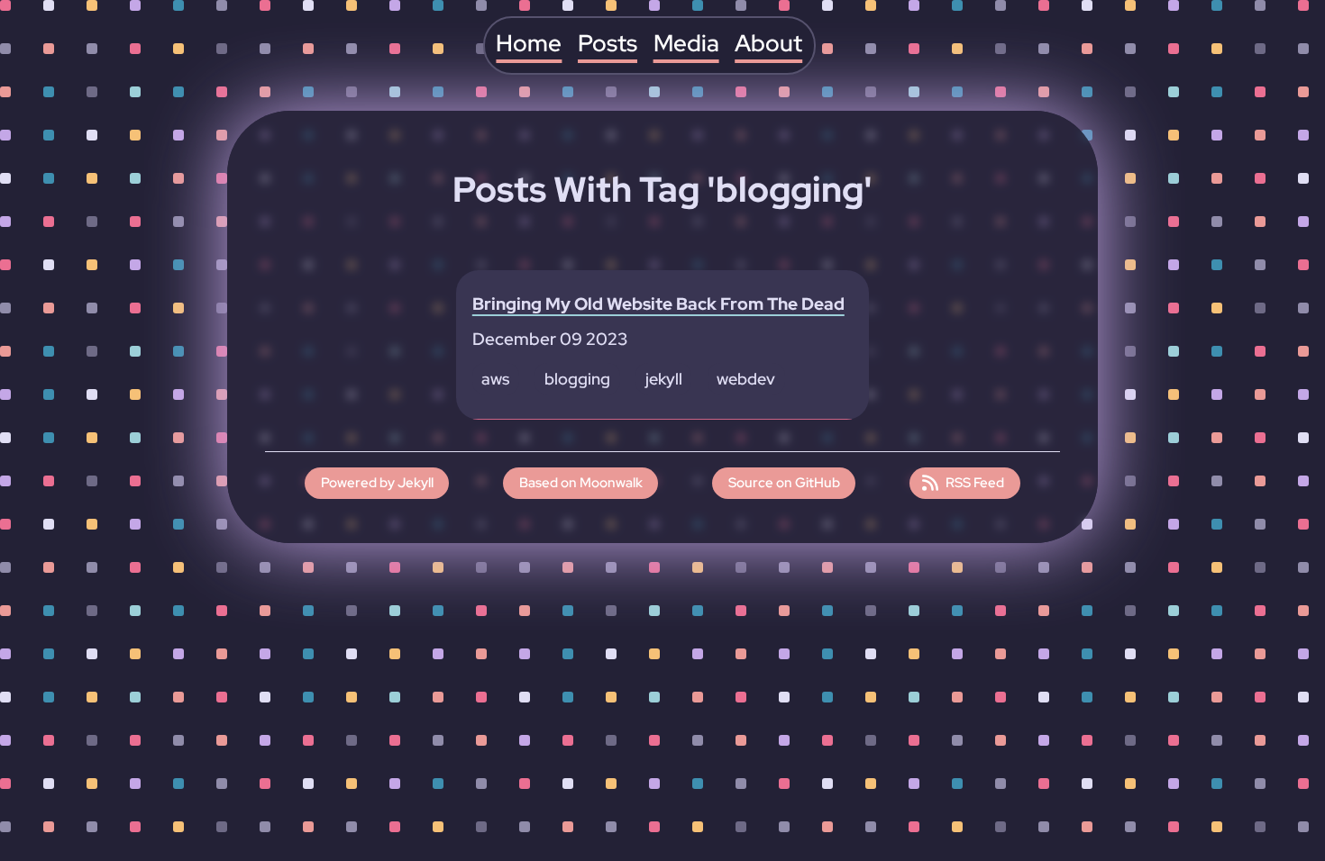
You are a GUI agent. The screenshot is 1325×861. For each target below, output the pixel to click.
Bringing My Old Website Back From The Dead (658, 303)
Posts (607, 43)
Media (686, 43)
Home (529, 43)
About (768, 43)
